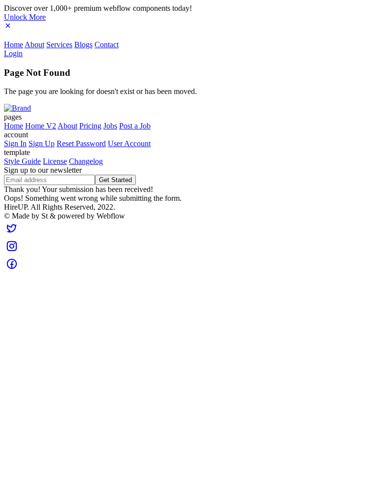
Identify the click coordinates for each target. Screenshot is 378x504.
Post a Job (135, 126)
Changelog (86, 161)
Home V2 (40, 126)
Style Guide (22, 161)
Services (59, 44)
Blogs (83, 44)
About (34, 44)
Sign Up (42, 143)
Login (13, 53)
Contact (106, 44)
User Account (129, 143)
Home (13, 44)
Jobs (110, 126)
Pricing (90, 126)
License (55, 161)
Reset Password (81, 143)
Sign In (15, 143)
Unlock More (25, 17)
